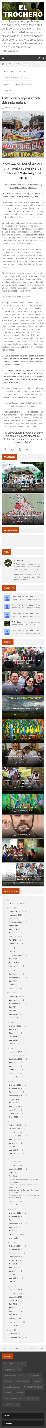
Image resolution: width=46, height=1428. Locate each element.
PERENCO (8, 1404)
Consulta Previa (32, 1398)
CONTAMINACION (11, 78)
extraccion (27, 78)
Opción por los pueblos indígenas (22, 64)
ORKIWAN (8, 1381)
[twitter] (12, 449)
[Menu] (3, 58)
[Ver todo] (17, 1404)
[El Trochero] (8, 563)
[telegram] (27, 449)
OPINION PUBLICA (23, 84)
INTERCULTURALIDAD (33, 1387)
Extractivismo (33, 1375)
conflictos (21, 71)
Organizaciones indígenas (14, 1375)
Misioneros (8, 1393)
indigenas (7, 84)
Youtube (7, 1416)
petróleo (20, 1393)
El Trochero (18, 560)
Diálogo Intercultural (12, 1387)
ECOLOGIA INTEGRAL (13, 1398)
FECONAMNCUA (22, 1381)
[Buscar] (43, 58)
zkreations (18, 1348)
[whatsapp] (20, 449)
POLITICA (8, 91)
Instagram (8, 1423)
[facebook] (5, 449)
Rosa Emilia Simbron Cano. (22, 597)
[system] (39, 58)
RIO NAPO (21, 1364)
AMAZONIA (8, 71)
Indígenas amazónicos (12, 1370)
